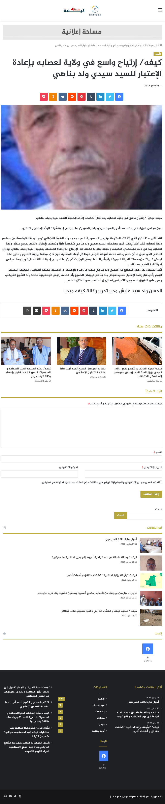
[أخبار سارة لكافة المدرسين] (151, 545)
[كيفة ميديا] (82, 10)
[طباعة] (27, 311)
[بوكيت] (44, 97)
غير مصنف (99, 705)
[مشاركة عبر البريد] (37, 311)
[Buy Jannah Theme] (82, 33)
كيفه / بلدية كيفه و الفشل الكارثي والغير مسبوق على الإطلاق (99, 611)
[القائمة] (160, 11)
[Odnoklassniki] (53, 97)
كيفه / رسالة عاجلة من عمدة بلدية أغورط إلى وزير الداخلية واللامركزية (94, 557)
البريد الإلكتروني (152, 467)
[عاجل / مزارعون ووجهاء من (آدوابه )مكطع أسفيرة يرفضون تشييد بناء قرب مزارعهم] (151, 598)
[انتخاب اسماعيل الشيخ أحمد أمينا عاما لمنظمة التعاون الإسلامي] (81, 351)
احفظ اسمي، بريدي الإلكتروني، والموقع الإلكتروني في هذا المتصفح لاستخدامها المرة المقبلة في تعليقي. (100, 482)
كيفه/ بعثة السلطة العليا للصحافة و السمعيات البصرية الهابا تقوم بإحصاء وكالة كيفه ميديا (28, 372)
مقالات (101, 718)
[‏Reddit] (72, 97)
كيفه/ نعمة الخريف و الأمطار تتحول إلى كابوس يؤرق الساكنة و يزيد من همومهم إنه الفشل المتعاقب (138, 372)
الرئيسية (154, 45)
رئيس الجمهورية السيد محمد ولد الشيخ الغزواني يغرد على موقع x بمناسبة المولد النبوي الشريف (27, 747)
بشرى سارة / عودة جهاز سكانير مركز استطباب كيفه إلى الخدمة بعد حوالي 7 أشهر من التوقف (26, 732)
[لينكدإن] (100, 97)
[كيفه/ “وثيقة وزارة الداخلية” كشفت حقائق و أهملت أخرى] (151, 580)
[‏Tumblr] (91, 97)
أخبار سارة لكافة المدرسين (121, 539)
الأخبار (143, 45)
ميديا (102, 724)
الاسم (158, 452)
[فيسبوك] (119, 97)
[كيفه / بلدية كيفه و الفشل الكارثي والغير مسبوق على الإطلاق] (151, 617)
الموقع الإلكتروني (68, 467)
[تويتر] (110, 97)
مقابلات (100, 712)
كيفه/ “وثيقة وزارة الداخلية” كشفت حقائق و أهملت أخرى (102, 575)
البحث (158, 509)
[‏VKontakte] (63, 97)
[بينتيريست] (81, 97)
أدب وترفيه (98, 731)
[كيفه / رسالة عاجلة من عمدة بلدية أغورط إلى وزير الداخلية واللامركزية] (151, 563)
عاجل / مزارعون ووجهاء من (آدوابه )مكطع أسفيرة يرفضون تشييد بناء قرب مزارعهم (87, 593)
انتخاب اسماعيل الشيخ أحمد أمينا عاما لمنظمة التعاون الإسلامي (83, 370)
